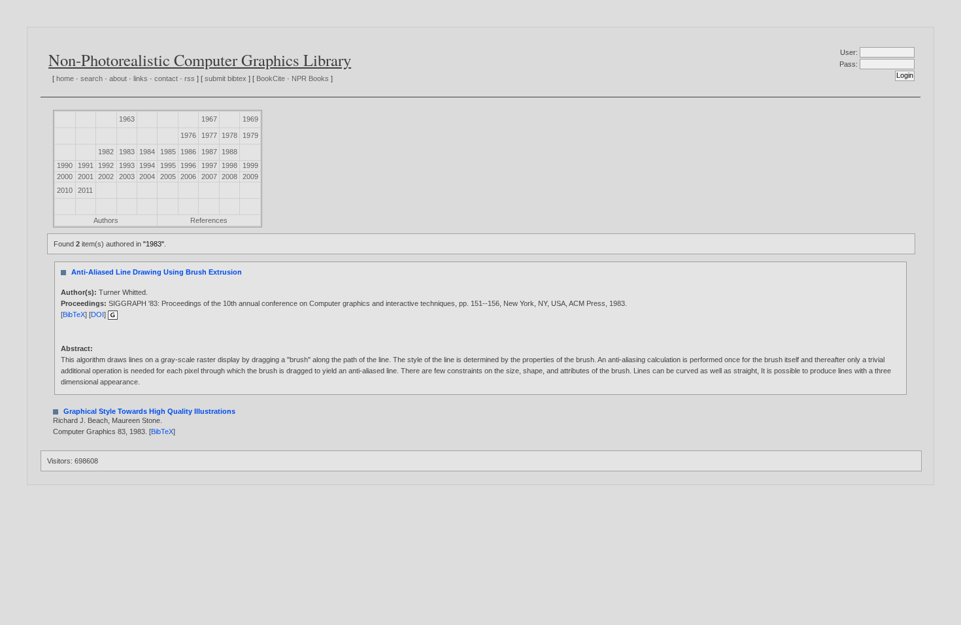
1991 (85, 165)
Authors (105, 220)
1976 (188, 135)
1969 (250, 119)
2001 (85, 176)
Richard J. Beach (80, 420)
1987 (209, 152)
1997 (209, 165)
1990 (65, 165)
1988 (229, 152)
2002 (106, 176)
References (209, 220)
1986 (188, 152)
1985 (168, 152)
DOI (97, 314)
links (140, 78)
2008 (229, 176)
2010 (65, 190)
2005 (168, 176)
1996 (188, 165)
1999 (250, 165)
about (118, 78)
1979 (250, 135)
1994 (147, 165)
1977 (209, 135)
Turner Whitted (122, 292)
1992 (106, 165)
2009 (250, 176)
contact (166, 78)
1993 (127, 165)
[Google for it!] (113, 314)
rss (189, 78)
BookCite (270, 78)
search (91, 78)
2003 (127, 176)
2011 (85, 190)
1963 (127, 119)
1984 (147, 152)
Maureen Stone (136, 420)
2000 (65, 176)
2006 (188, 176)
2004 (147, 176)
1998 (229, 165)
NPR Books (310, 78)
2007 (209, 176)
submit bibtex (225, 78)
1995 (168, 165)
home (65, 78)
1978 (229, 135)
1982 (106, 152)
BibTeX (74, 314)
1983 (127, 152)
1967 (209, 119)
